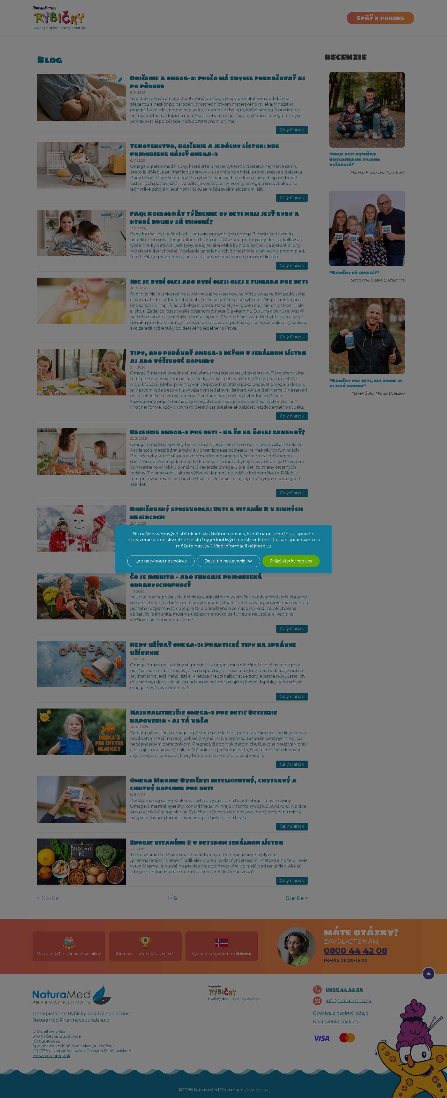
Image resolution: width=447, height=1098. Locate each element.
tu (268, 545)
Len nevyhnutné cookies (161, 561)
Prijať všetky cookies (291, 561)
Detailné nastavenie (225, 561)
